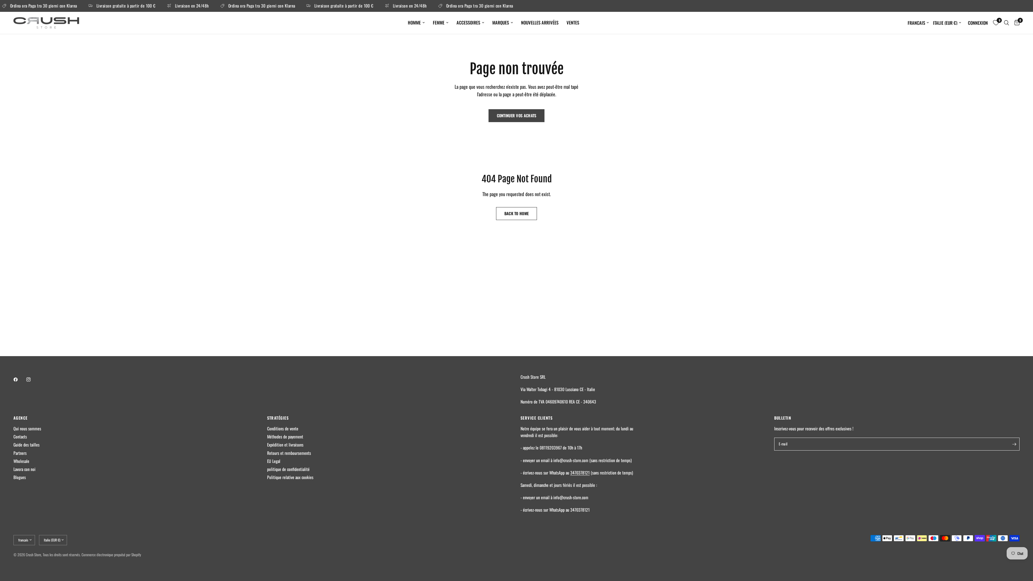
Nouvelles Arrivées (539, 22)
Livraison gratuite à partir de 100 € (116, 6)
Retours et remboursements (289, 453)
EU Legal (273, 461)
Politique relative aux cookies (290, 477)
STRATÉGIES (278, 418)
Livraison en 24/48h (182, 6)
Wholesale (21, 461)
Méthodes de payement (285, 436)
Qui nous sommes (27, 428)
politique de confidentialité (288, 469)
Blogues (19, 477)
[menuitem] (416, 22)
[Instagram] (32, 379)
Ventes (573, 22)
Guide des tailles (26, 444)
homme (414, 22)
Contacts (20, 436)
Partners (20, 453)
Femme (438, 22)
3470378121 (580, 472)
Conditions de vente (282, 428)
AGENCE (20, 418)
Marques (500, 22)
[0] (1016, 23)
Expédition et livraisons (285, 444)
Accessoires (468, 22)
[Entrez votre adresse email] (1014, 444)
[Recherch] (1006, 23)
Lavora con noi (24, 469)
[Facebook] (19, 379)
